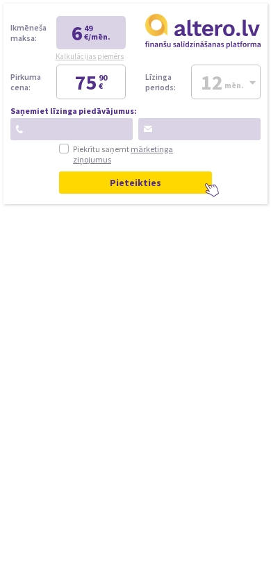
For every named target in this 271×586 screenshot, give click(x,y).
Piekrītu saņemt (123, 154)
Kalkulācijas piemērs (90, 56)
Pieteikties (135, 182)
